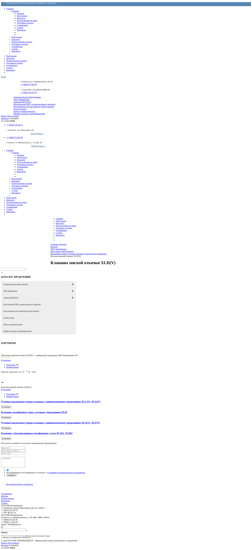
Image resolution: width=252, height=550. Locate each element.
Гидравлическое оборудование (27, 97)
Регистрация (13, 116)
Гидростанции (20, 109)
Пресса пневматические (24, 111)
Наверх (4, 532)
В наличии (6, 360)
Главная (59, 219)
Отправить (11, 475)
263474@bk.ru (37, 134)
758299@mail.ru (38, 146)
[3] (6, 358)
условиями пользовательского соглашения (66, 473)
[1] (2, 358)
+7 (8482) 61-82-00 (28, 84)
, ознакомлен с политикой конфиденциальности (16, 537)
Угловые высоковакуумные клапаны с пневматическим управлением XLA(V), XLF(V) (50, 422)
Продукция (61, 221)
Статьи (59, 233)
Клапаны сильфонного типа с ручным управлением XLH (34, 412)
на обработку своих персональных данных (36, 535)
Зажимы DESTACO (22, 102)
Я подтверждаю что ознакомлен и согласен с (45, 473)
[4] (8, 358)
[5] (10, 358)
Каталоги (60, 223)
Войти (4, 116)
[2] (4, 358)
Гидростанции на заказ (66, 226)
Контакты (60, 235)
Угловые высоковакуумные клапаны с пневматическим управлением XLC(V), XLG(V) (50, 401)
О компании (61, 230)
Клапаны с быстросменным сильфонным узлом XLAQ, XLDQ (36, 433)
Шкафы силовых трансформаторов (29, 114)
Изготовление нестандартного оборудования (34, 107)
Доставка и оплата (64, 228)
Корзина (5, 118)
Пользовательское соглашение (19, 484)
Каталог (4, 496)
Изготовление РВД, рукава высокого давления (34, 104)
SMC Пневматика (22, 99)
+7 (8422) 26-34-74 (28, 92)
